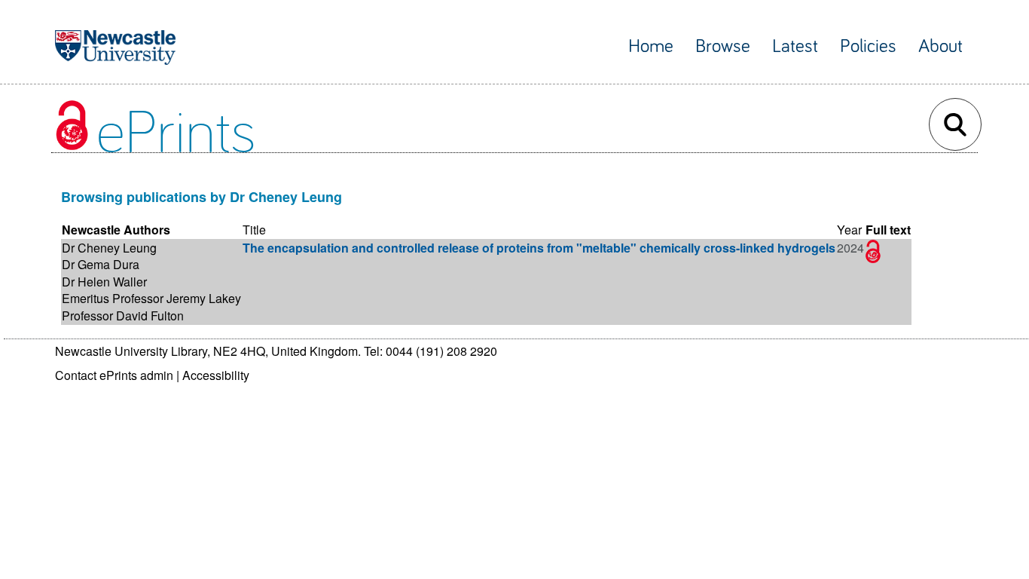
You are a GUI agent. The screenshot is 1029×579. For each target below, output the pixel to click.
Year (849, 229)
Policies (868, 46)
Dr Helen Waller (104, 281)
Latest (795, 46)
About (940, 46)
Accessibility (215, 375)
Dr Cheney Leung (109, 247)
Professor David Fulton (123, 315)
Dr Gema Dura (100, 264)
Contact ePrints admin (114, 375)
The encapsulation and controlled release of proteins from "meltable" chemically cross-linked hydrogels (539, 247)
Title (254, 229)
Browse (722, 46)
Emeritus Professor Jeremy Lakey (151, 298)
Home (650, 46)
